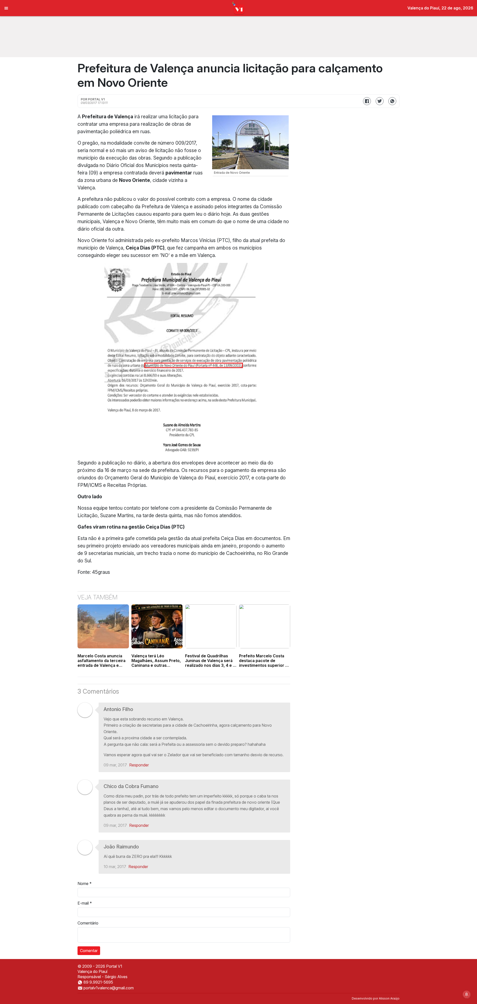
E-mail (85, 903)
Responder (139, 764)
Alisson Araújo (389, 998)
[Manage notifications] (467, 994)
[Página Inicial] (239, 7)
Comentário (88, 923)
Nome (85, 883)
